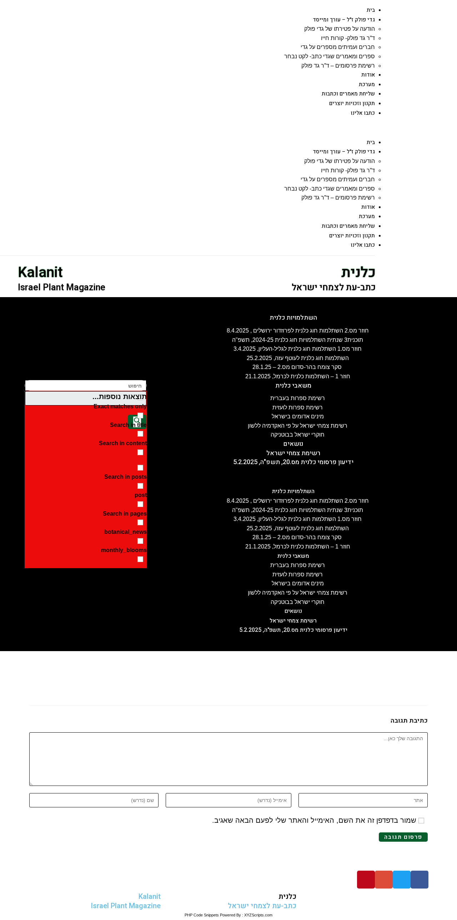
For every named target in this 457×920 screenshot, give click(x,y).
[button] (192, 127)
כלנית (358, 272)
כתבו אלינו (363, 113)
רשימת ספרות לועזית (297, 407)
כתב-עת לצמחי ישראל (334, 287)
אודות (368, 75)
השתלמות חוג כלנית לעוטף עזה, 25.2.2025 (298, 358)
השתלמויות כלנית (293, 318)
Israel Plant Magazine (61, 287)
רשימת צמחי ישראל (293, 453)
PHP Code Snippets (202, 915)
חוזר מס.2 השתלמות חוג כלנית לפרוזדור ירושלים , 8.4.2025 (298, 331)
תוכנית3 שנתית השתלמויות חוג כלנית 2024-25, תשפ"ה (297, 340)
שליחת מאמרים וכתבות (348, 94)
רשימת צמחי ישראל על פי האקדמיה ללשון (297, 426)
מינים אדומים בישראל (298, 416)
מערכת (367, 84)
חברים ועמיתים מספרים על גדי (338, 47)
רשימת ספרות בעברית (297, 398)
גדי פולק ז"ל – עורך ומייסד (344, 20)
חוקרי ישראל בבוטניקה (298, 435)
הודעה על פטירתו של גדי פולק (339, 29)
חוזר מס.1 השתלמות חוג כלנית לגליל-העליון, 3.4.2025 (297, 349)
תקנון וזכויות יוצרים (352, 103)
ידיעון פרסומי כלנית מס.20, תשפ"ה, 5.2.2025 (293, 462)
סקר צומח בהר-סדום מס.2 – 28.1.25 (297, 367)
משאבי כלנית (293, 385)
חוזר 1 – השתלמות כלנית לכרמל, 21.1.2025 (297, 376)
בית (371, 10)
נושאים (293, 444)
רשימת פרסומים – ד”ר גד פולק (338, 66)
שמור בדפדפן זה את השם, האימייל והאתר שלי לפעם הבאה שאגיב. (314, 820)
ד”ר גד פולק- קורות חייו (348, 38)
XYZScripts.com (258, 915)
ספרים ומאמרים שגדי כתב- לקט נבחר (329, 56)
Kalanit (40, 272)
